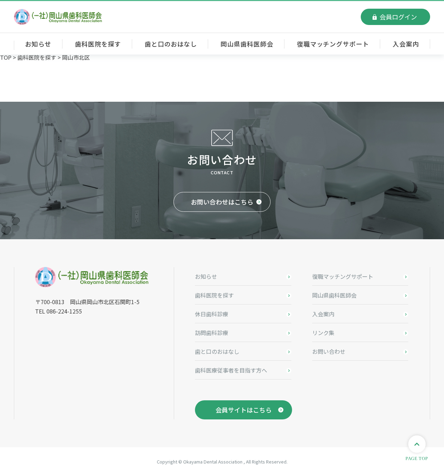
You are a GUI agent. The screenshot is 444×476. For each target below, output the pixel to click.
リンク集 (323, 332)
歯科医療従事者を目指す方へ (231, 370)
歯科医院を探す (98, 43)
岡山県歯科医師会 (247, 43)
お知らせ (38, 43)
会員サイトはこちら (243, 409)
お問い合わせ (328, 351)
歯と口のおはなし (171, 43)
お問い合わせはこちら (222, 201)
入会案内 (406, 43)
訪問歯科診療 (211, 332)
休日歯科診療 (211, 314)
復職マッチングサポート (333, 43)
